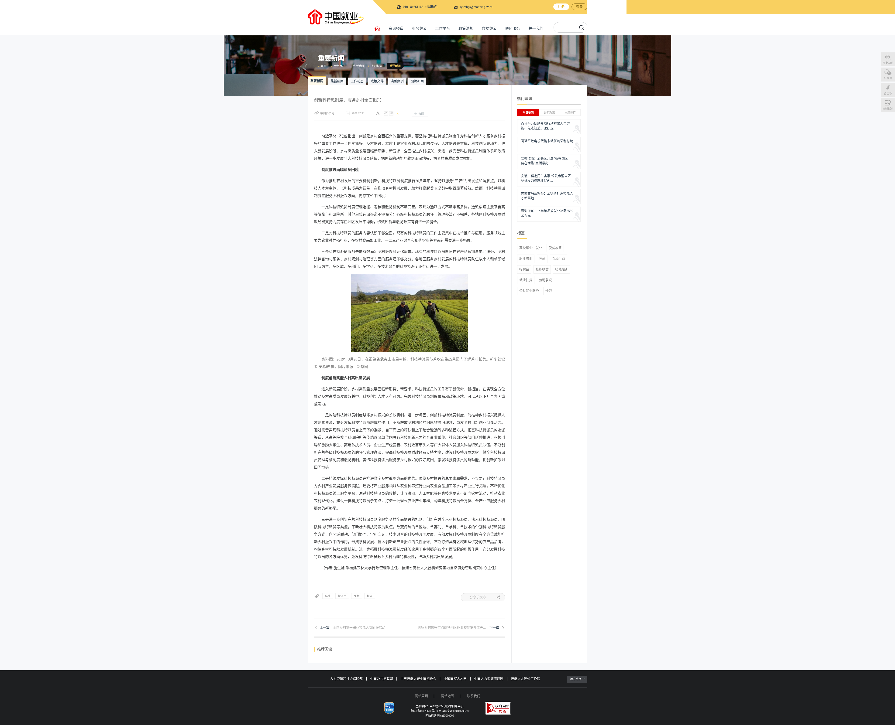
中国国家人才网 (455, 679)
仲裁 (548, 291)
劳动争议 (545, 280)
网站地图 (447, 696)
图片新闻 (417, 81)
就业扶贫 (525, 280)
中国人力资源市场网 (488, 679)
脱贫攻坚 (555, 248)
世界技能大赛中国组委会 (418, 679)
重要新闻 (395, 66)
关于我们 (535, 29)
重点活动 (358, 66)
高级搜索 (888, 108)
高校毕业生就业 (530, 248)
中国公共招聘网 (381, 679)
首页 (324, 66)
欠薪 (542, 258)
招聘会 (524, 269)
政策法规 (465, 29)
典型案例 (397, 81)
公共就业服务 (529, 291)
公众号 (888, 78)
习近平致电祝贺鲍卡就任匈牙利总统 (547, 141)
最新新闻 (337, 81)
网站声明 (421, 696)
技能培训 (561, 269)
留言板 (888, 93)
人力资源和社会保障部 (346, 679)
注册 (561, 7)
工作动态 (357, 81)
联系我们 (473, 696)
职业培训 (525, 258)
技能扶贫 (542, 269)
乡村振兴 (376, 66)
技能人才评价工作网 (525, 679)
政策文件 (377, 81)
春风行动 (558, 258)
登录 (579, 7)
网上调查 (888, 63)
